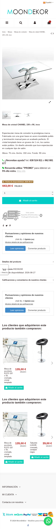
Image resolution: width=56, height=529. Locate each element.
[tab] (28, 262)
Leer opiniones (17, 248)
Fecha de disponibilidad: (13, 272)
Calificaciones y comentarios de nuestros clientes (24, 280)
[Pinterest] (10, 226)
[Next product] (53, 33)
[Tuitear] (7, 226)
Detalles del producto (11, 262)
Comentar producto (37, 248)
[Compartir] (3, 226)
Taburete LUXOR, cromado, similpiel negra (34, 447)
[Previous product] (52, 33)
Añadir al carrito (30, 200)
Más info (21, 171)
